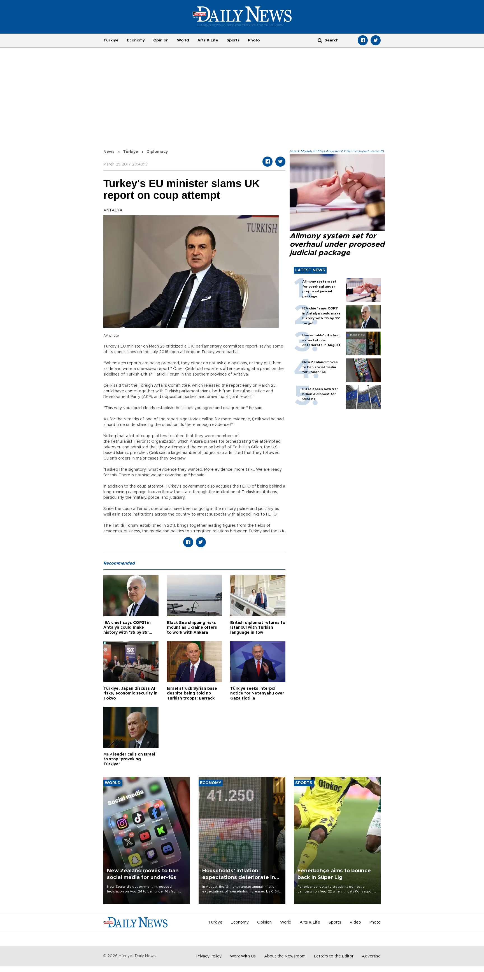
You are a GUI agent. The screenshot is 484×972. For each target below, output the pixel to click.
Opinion (161, 40)
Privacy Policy (209, 956)
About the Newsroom (285, 956)
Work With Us (243, 956)
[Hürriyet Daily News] (242, 16)
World (183, 40)
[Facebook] (363, 40)
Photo (254, 40)
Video (355, 922)
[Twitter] (376, 40)
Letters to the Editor (333, 956)
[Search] (320, 40)
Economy (136, 40)
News (109, 152)
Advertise (371, 956)
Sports (233, 40)
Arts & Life (207, 40)
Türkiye (110, 40)
